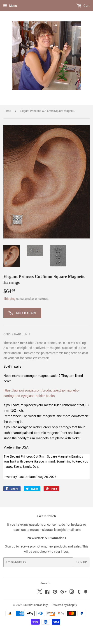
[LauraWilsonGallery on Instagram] (72, 592)
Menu (13, 5)
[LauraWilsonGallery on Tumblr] (79, 592)
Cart (86, 5)
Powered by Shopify (64, 605)
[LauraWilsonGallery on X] (39, 592)
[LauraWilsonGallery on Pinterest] (55, 592)
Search (44, 583)
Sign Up (81, 562)
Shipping (9, 298)
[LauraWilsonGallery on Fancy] (85, 592)
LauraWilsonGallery (35, 605)
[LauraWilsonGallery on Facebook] (47, 592)
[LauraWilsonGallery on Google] (63, 592)
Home (7, 110)
